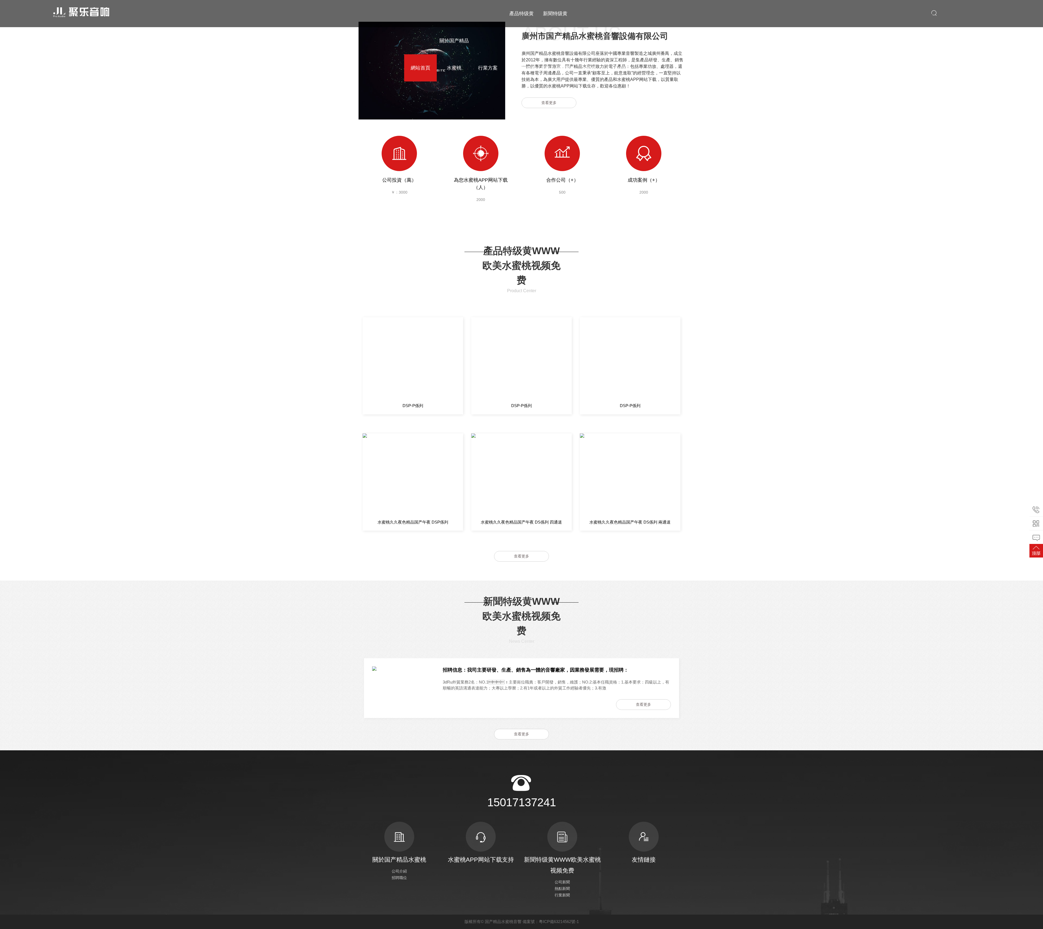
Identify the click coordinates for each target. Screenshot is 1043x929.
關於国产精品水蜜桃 (454, 54)
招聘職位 (399, 878)
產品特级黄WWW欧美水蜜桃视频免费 (521, 41)
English (623, 68)
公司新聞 (562, 882)
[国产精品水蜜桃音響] (80, 12)
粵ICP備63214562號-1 (559, 921)
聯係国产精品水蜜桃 (589, 54)
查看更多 (549, 102)
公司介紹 (399, 871)
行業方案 (488, 68)
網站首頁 (420, 68)
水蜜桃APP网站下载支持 (481, 859)
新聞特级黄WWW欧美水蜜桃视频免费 (555, 41)
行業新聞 (562, 895)
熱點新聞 (562, 888)
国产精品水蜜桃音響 (503, 921)
